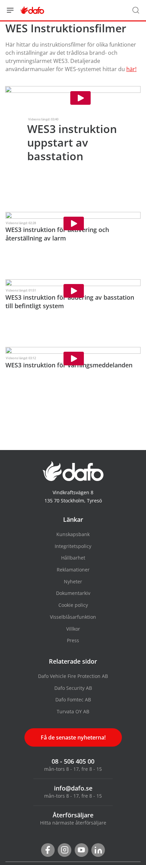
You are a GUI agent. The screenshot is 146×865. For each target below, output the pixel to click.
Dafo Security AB (73, 688)
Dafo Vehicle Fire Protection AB (73, 676)
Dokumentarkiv (73, 593)
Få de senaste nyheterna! (73, 737)
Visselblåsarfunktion (73, 617)
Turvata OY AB (73, 711)
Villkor (73, 629)
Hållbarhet (73, 557)
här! (131, 69)
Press (73, 640)
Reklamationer (73, 569)
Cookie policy (73, 605)
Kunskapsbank (73, 534)
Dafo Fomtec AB (73, 699)
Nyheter (73, 581)
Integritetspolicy (73, 546)
